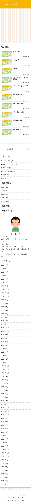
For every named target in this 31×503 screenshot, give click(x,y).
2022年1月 (4, 446)
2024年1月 (4, 362)
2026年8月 (4, 265)
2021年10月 (5, 456)
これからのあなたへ (8, 161)
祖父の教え (4, 187)
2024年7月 (4, 342)
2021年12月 (5, 449)
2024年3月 (4, 355)
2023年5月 (4, 390)
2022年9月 (4, 418)
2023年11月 (5, 369)
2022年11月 (5, 411)
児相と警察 (4, 198)
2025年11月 (5, 293)
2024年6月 (4, 345)
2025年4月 (4, 317)
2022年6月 (4, 429)
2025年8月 (4, 303)
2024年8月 (4, 338)
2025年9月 (4, 300)
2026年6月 (4, 268)
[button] (27, 149)
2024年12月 (5, 328)
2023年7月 (4, 383)
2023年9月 (4, 376)
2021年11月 (5, 453)
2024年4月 (4, 352)
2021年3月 (4, 481)
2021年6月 (4, 470)
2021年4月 (4, 477)
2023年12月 (5, 366)
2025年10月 (5, 296)
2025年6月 (4, 310)
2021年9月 (4, 460)
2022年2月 (4, 442)
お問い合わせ (22, 495)
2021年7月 (4, 467)
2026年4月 (4, 275)
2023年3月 (4, 397)
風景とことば (6, 168)
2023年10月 (5, 373)
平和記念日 (4, 191)
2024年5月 (4, 348)
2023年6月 (4, 387)
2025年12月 (5, 289)
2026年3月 (4, 279)
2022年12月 (5, 408)
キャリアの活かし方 (8, 171)
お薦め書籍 (5, 175)
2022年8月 (4, 422)
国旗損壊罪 (4, 194)
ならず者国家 (5, 201)
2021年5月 (4, 474)
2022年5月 (4, 432)
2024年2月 (4, 359)
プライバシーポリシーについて (15, 497)
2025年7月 (4, 307)
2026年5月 (4, 272)
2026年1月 (4, 286)
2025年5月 (4, 314)
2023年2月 (4, 401)
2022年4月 (4, 435)
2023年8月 (4, 380)
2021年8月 (4, 463)
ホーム (4, 178)
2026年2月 (4, 282)
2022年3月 (4, 439)
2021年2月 (4, 484)
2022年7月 (4, 425)
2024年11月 (5, 331)
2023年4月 (4, 394)
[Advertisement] (15, 26)
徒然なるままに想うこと (10, 164)
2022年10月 (5, 415)
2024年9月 (4, 335)
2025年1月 (4, 324)
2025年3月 (4, 321)
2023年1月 (4, 404)
